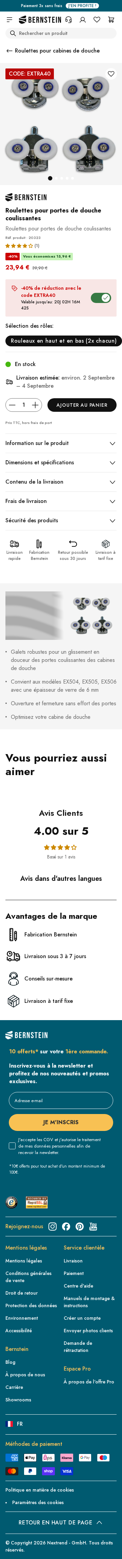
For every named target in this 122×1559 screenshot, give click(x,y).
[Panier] (111, 19)
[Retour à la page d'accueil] (40, 20)
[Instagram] (52, 1226)
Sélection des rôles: (29, 326)
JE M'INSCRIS (61, 1122)
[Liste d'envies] (97, 19)
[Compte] (82, 19)
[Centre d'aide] (68, 19)
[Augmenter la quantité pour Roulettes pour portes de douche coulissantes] (35, 405)
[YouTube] (93, 1226)
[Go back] (9, 51)
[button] (19, 245)
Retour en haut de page (55, 1522)
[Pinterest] (80, 1226)
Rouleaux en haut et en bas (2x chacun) (64, 341)
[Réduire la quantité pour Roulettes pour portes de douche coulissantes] (12, 405)
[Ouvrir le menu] (9, 20)
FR (20, 1424)
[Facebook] (66, 1226)
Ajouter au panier (82, 405)
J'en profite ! (82, 5)
